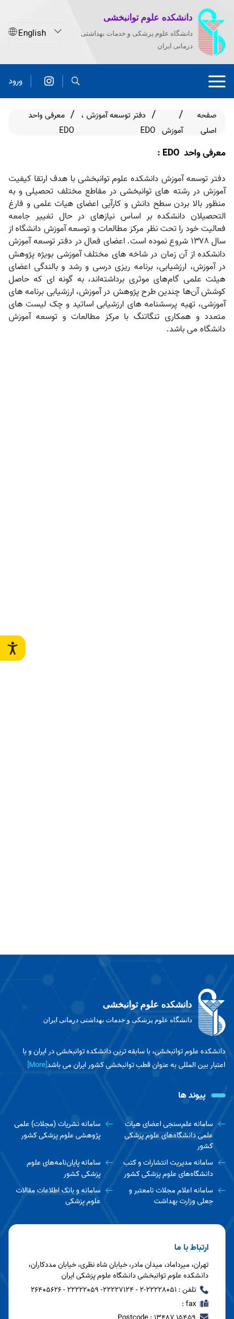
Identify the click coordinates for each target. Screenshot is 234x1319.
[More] (37, 1065)
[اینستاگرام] (49, 81)
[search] (76, 81)
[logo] (117, 1012)
